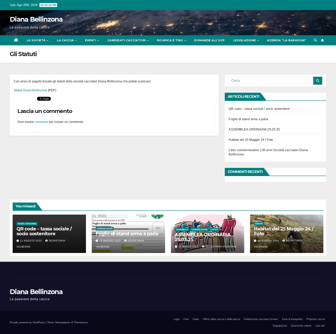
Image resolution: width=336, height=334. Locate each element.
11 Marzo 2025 (188, 246)
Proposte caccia (315, 319)
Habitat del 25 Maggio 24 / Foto (251, 139)
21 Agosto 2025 (31, 240)
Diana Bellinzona (36, 19)
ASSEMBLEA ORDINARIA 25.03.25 (254, 129)
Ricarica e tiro (170, 40)
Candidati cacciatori (127, 40)
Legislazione (245, 40)
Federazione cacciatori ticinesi (261, 319)
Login (177, 319)
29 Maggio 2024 (269, 240)
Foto (186, 319)
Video (195, 319)
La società (37, 40)
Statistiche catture (301, 325)
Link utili (320, 325)
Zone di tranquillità (292, 319)
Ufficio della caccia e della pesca (221, 319)
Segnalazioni (280, 325)
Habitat (259, 224)
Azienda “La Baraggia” (286, 40)
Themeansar (81, 322)
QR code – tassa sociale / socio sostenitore (259, 108)
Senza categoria (27, 224)
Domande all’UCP (209, 40)
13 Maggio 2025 (110, 240)
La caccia (66, 40)
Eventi (91, 40)
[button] (315, 40)
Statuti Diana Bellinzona (30, 90)
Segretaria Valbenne (221, 246)
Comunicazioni (105, 228)
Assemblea (182, 229)
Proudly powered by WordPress (28, 322)
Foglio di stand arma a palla (248, 119)
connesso (41, 121)
